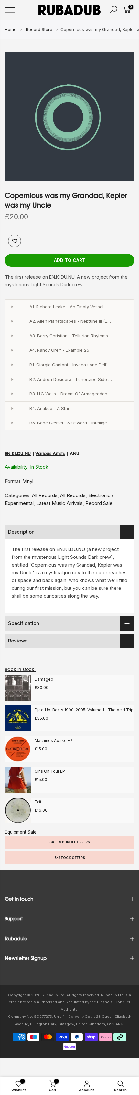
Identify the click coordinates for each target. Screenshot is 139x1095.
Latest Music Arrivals (59, 503)
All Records (45, 495)
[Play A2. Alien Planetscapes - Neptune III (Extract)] (12, 321)
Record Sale (98, 503)
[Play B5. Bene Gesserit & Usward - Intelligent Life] (12, 423)
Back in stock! (20, 669)
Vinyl (28, 481)
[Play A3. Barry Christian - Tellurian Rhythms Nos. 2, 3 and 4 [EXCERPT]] (12, 336)
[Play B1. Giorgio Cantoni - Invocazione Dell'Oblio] (12, 365)
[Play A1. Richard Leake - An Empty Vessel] (12, 307)
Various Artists (50, 453)
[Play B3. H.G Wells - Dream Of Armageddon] (12, 394)
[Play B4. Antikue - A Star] (12, 409)
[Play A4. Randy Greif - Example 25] (12, 350)
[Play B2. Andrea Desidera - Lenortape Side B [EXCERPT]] (12, 379)
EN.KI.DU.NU (18, 453)
